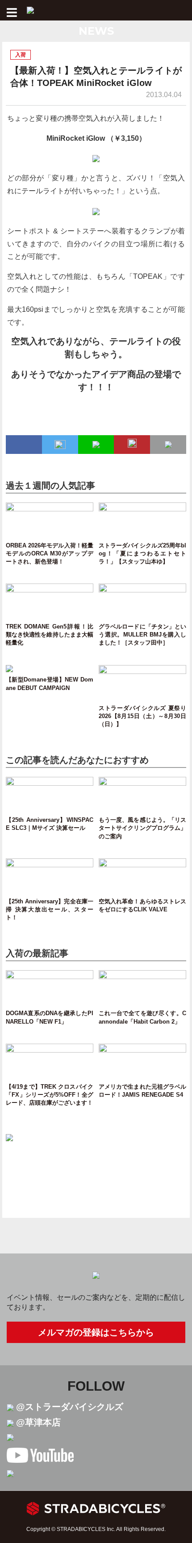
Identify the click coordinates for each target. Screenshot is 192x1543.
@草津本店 (38, 1422)
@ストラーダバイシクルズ (69, 1407)
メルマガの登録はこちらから (96, 1332)
